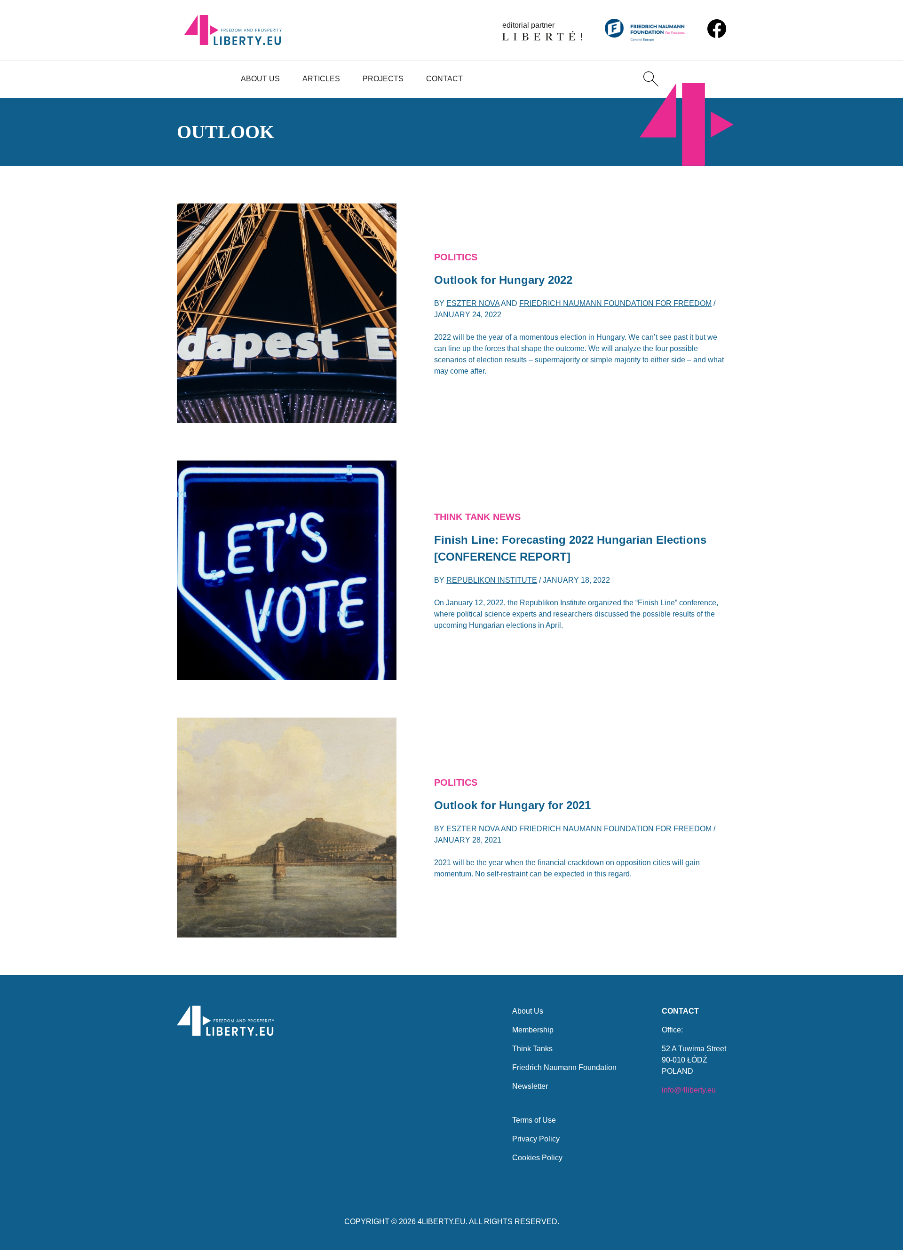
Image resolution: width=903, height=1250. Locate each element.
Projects (383, 79)
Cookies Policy (537, 1158)
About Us (260, 79)
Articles (321, 79)
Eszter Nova (472, 303)
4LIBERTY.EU (442, 1222)
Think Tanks (532, 1049)
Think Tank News (477, 517)
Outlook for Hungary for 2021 (512, 805)
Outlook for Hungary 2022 (503, 279)
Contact (444, 79)
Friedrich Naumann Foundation (564, 1067)
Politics (455, 257)
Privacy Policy (536, 1139)
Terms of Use (534, 1120)
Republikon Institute (491, 580)
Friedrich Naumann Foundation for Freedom (615, 303)
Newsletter (530, 1086)
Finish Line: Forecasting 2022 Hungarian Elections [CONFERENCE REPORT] (570, 548)
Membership (533, 1030)
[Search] (651, 79)
